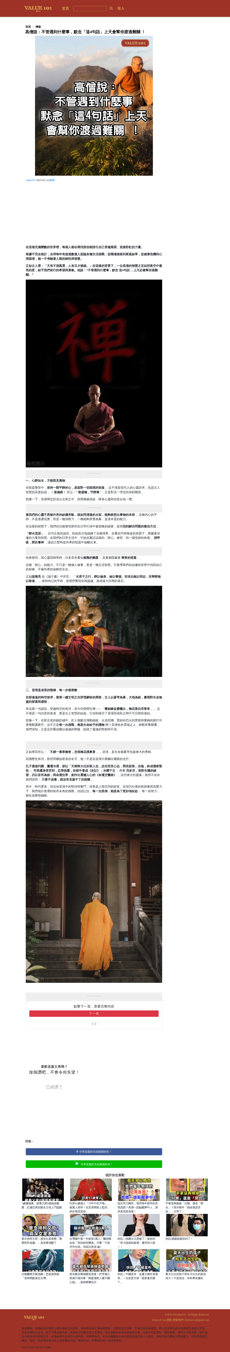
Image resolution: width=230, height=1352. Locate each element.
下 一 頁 (94, 1013)
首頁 (65, 8)
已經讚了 (54, 1087)
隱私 (169, 1319)
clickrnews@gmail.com (196, 1319)
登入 (120, 8)
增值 (38, 26)
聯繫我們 (178, 1319)
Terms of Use (159, 1319)
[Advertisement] (94, 214)
